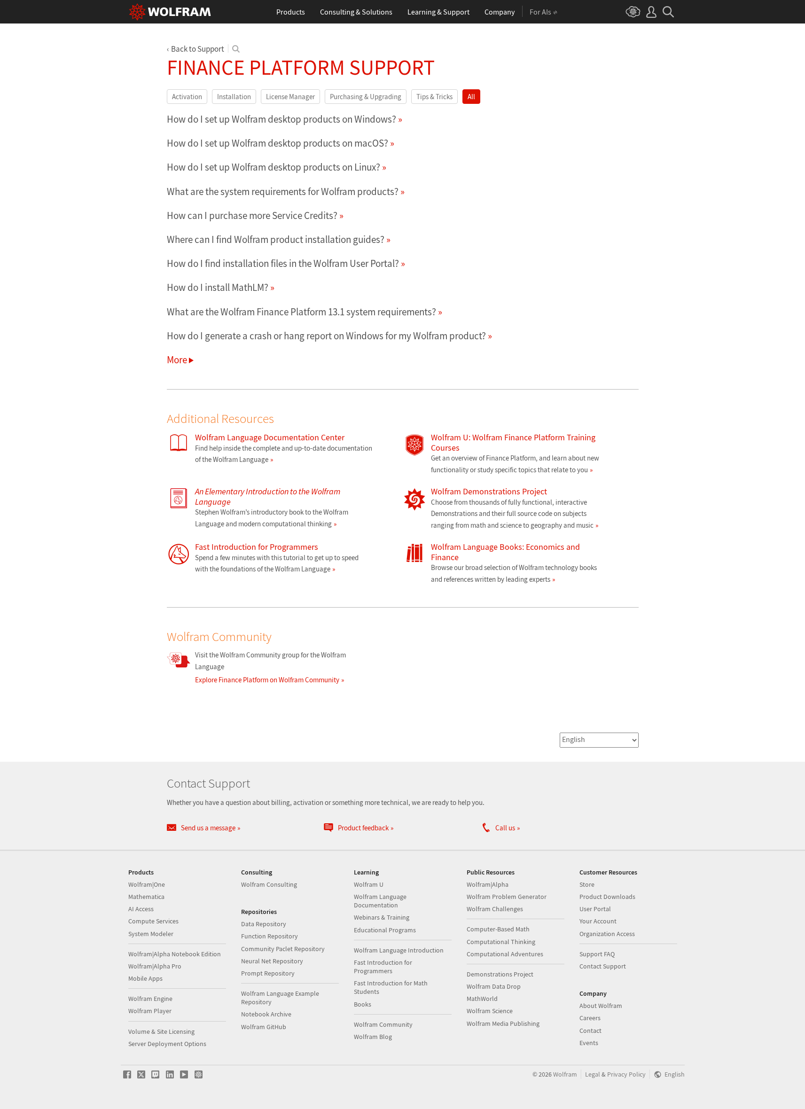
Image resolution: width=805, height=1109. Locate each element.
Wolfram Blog (373, 1036)
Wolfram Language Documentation (380, 900)
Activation (187, 96)
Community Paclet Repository (283, 949)
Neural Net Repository (272, 961)
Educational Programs (385, 930)
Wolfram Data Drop (494, 986)
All (471, 96)
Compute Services (153, 921)
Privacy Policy (626, 1074)
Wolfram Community (383, 1024)
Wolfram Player (150, 1011)
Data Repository (263, 924)
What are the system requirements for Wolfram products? (283, 191)
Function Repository (269, 936)
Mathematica (146, 896)
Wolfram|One (146, 884)
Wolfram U (368, 884)
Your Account (598, 921)
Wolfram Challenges (495, 909)
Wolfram (565, 1074)
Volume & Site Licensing (161, 1031)
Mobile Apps (145, 978)
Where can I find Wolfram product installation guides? (275, 239)
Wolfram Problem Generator (507, 896)
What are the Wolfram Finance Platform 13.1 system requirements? (301, 311)
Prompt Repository (268, 973)
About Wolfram (600, 1005)
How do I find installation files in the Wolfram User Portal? (283, 263)
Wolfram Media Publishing (503, 1023)
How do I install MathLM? (217, 287)
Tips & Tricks (434, 96)
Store (586, 884)
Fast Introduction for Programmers (383, 966)
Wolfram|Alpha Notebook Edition (174, 954)
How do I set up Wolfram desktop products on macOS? (277, 143)
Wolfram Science (490, 1011)
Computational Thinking (501, 941)
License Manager (290, 96)
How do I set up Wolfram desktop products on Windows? (281, 119)
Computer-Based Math (498, 929)
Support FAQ (597, 954)
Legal (592, 1074)
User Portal (595, 909)
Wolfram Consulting (269, 884)
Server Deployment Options (167, 1043)
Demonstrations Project (500, 974)
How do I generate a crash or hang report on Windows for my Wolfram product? (326, 335)
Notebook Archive (266, 1014)
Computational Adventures (505, 954)
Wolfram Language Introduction (399, 950)
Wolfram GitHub (263, 1027)
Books (362, 1004)
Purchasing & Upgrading (365, 96)
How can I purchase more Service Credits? (252, 215)
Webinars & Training (381, 917)
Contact (590, 1030)
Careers (590, 1018)
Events (588, 1043)
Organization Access (607, 933)
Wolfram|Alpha (487, 884)
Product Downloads (607, 896)
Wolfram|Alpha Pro (154, 966)
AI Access (141, 909)
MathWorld (482, 998)
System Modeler (150, 933)
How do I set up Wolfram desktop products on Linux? (273, 167)
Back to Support (197, 49)
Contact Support (602, 966)
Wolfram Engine (150, 998)
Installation (234, 96)
